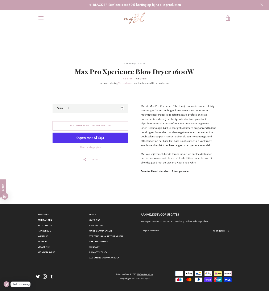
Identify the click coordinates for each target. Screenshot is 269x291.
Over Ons (94, 220)
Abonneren (219, 231)
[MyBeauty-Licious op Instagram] (45, 276)
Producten (96, 225)
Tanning (43, 242)
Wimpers (43, 236)
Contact (94, 247)
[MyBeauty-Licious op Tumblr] (52, 276)
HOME (92, 215)
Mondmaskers (46, 252)
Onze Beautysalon (100, 231)
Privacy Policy (98, 252)
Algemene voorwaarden (104, 258)
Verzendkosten (125, 83)
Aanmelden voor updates (160, 214)
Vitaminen (44, 247)
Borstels (43, 215)
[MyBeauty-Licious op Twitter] (38, 276)
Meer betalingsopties (90, 147)
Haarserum (45, 231)
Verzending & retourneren (106, 236)
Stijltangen (45, 220)
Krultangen (45, 225)
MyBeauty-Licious (145, 274)
